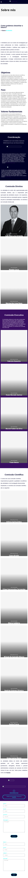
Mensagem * (6, 819)
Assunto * (5, 814)
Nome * (5, 803)
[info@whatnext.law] (14, 791)
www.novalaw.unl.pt (10, 162)
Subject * (5, 853)
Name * (5, 842)
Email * (4, 808)
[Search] (26, 2)
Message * (5, 858)
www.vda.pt (8, 176)
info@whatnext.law (14, 792)
